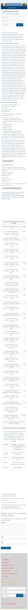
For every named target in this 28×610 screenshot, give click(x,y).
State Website (18, 454)
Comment (3, 522)
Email (2, 542)
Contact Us (5, 576)
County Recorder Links (8, 568)
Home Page (5, 559)
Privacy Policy (6, 571)
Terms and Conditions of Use (10, 573)
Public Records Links (7, 565)
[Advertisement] (14, 210)
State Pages (5, 562)
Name (2, 537)
